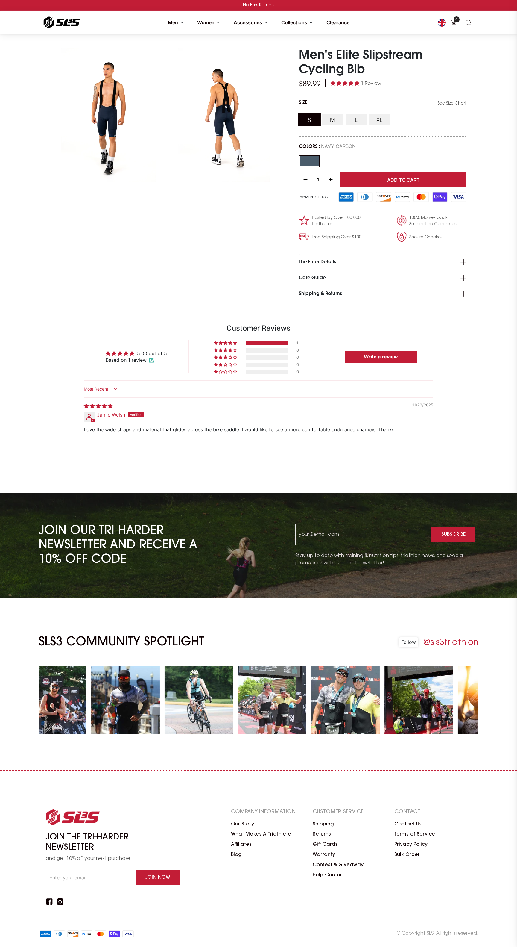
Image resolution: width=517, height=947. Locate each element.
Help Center (327, 875)
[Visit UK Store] (442, 22)
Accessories (248, 22)
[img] (98, 406)
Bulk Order (407, 854)
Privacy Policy (411, 844)
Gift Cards (325, 844)
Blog (236, 854)
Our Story (242, 824)
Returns (322, 834)
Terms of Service (414, 834)
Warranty (324, 854)
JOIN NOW (157, 877)
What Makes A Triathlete (261, 834)
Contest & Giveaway (338, 865)
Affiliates (241, 844)
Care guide (312, 278)
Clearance (337, 22)
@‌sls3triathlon (450, 643)
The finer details (317, 262)
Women (206, 22)
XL (383, 120)
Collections (294, 22)
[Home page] (60, 22)
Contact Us (408, 824)
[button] (346, 83)
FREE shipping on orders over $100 (259, 5)
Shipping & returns (320, 293)
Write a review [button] (381, 357)
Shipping (323, 824)
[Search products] (468, 22)
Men (173, 22)
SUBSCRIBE (453, 534)
